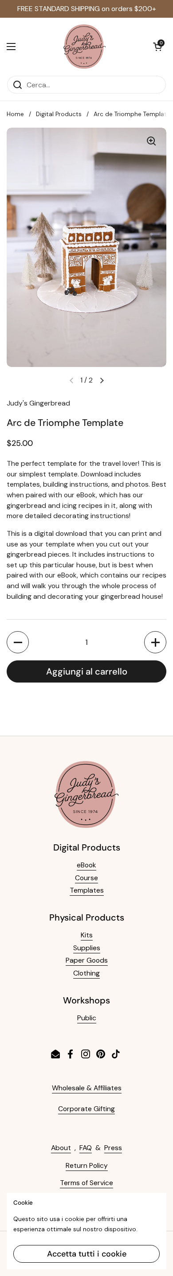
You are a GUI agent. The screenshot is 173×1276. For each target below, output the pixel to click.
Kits (87, 935)
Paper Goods (87, 960)
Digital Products (59, 114)
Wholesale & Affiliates (87, 1088)
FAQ (85, 1147)
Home (15, 114)
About (61, 1147)
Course (86, 877)
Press (113, 1147)
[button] (157, 46)
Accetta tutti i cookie (86, 1254)
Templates (87, 890)
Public (86, 1017)
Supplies (86, 947)
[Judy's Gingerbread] (84, 46)
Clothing (86, 973)
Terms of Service (86, 1182)
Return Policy (87, 1165)
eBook (86, 865)
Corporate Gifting (86, 1108)
